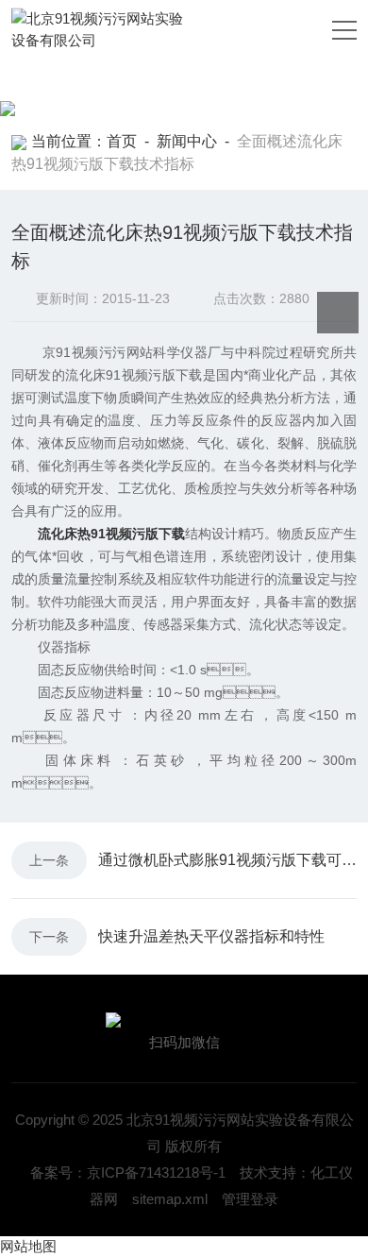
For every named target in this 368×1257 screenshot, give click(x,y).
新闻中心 (187, 141)
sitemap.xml (170, 1199)
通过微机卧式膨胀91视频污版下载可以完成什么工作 (227, 860)
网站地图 (28, 1246)
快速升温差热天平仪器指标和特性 (211, 936)
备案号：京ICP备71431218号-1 (128, 1172)
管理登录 (250, 1199)
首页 (122, 141)
